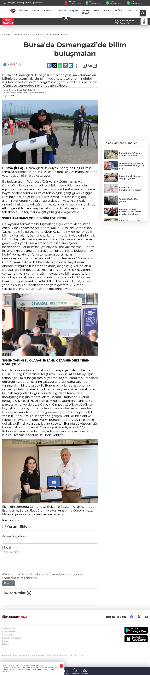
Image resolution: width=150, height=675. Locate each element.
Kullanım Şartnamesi (11, 638)
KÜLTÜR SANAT (85, 11)
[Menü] (4, 2)
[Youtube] (147, 617)
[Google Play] (131, 630)
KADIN (107, 10)
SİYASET (36, 10)
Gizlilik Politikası (9, 629)
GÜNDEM (23, 10)
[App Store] (131, 638)
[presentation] (64, 18)
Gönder (8, 583)
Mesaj (6, 547)
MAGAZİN (131, 10)
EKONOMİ (49, 10)
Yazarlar (20, 3)
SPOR (97, 10)
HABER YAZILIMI (9, 655)
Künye (5, 641)
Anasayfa (11, 3)
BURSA (63, 10)
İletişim (5, 644)
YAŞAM (74, 10)
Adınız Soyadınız (14, 536)
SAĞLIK (119, 10)
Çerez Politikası (9, 632)
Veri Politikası (8, 635)
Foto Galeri (28, 3)
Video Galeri (39, 3)
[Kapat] (61, 666)
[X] (139, 617)
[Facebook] (132, 617)
